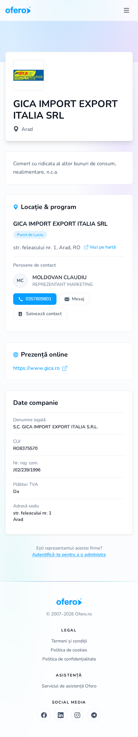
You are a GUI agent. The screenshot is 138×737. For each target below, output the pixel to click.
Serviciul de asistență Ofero (69, 686)
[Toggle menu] (126, 10)
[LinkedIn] (60, 715)
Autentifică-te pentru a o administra (69, 554)
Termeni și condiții (69, 641)
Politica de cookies (69, 650)
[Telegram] (94, 715)
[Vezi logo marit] (28, 75)
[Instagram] (77, 715)
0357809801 (38, 299)
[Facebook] (44, 715)
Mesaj (78, 299)
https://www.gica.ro (36, 368)
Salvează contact (44, 314)
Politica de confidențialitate (69, 659)
